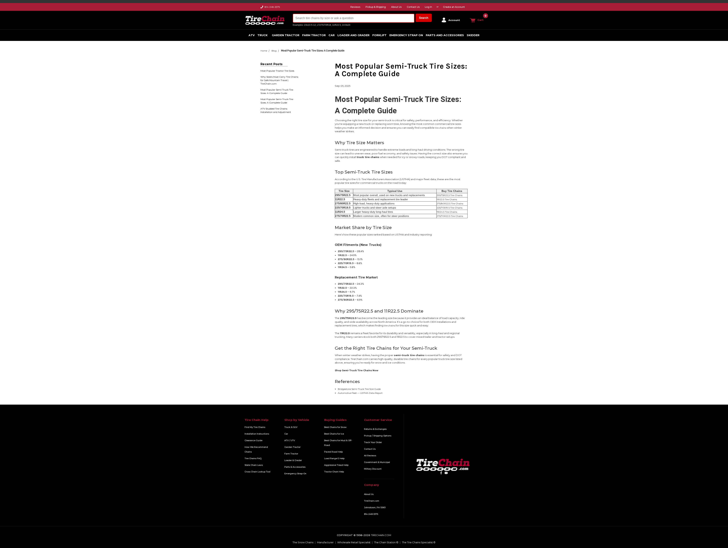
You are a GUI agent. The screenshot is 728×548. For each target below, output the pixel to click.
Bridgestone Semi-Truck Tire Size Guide (359, 389)
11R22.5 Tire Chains (447, 199)
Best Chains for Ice (334, 433)
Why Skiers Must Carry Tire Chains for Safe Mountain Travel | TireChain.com (279, 80)
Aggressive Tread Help (336, 465)
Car (332, 35)
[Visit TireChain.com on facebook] (441, 473)
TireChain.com (371, 501)
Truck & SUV (290, 427)
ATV (252, 35)
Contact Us (370, 449)
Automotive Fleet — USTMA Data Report (360, 393)
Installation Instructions (257, 433)
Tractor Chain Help (334, 471)
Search (423, 17)
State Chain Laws (254, 465)
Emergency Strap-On (295, 473)
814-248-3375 (272, 6)
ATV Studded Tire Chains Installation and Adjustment (275, 110)
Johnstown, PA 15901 (375, 507)
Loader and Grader (353, 35)
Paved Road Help (333, 451)
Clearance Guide (253, 440)
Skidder (473, 35)
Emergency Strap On (406, 35)
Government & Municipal (377, 462)
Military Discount (372, 468)
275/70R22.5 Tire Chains (450, 216)
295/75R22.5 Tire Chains (449, 195)
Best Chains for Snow (335, 427)
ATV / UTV (289, 440)
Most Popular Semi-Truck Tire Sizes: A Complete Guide (276, 91)
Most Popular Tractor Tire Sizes (277, 70)
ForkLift (379, 35)
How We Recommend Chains (256, 449)
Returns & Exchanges (375, 429)
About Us (368, 494)
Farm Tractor (314, 35)
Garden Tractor (285, 35)
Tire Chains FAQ (253, 458)
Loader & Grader (293, 460)
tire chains (440, 127)
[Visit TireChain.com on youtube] (446, 473)
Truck (262, 35)
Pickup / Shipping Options (377, 435)
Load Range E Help (334, 458)
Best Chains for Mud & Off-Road (338, 442)
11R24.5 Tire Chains (447, 211)
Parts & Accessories (294, 467)
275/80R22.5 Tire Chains (450, 203)
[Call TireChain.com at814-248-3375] (262, 7)
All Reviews (370, 455)
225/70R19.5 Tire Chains (449, 207)
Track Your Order (373, 442)
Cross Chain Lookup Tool (257, 471)
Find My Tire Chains (255, 427)
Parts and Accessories (445, 35)
